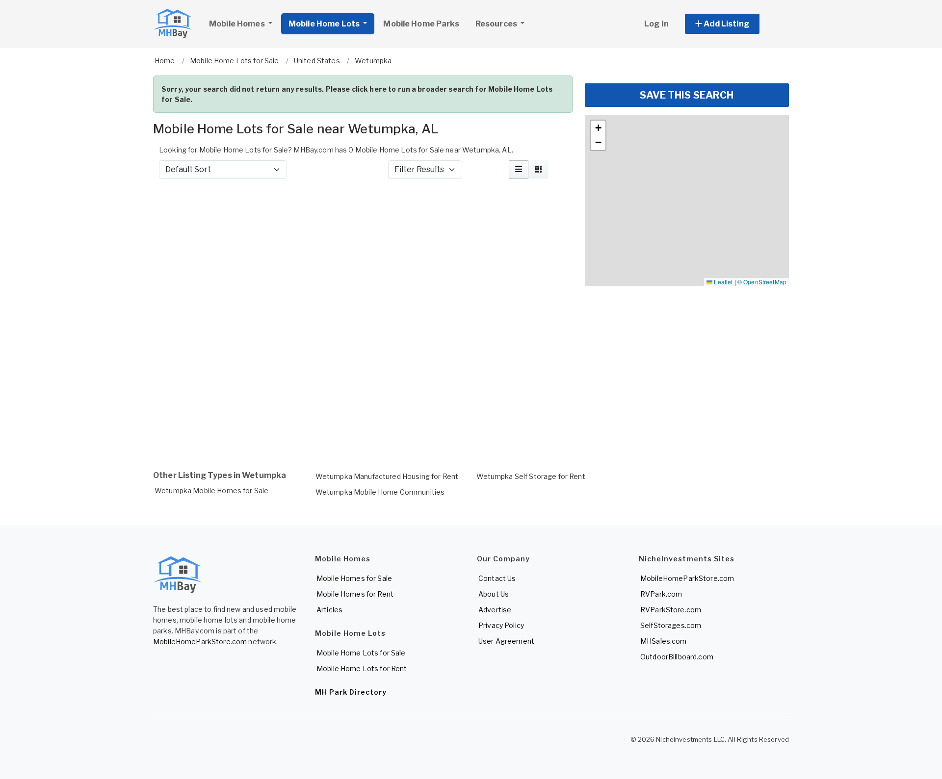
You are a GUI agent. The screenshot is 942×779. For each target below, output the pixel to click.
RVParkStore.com (670, 609)
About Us (493, 594)
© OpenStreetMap (761, 281)
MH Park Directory (351, 692)
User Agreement (506, 641)
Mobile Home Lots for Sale (361, 653)
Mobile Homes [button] (237, 23)
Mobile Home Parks (421, 23)
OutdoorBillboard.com (676, 657)
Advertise (494, 609)
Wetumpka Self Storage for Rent (530, 476)
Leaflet (722, 281)
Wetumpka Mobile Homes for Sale (211, 490)
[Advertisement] (363, 213)
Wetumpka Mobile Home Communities (380, 492)
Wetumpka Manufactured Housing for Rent (386, 476)
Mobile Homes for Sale (354, 578)
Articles (329, 609)
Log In (656, 23)
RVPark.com (661, 594)
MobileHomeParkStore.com (200, 641)
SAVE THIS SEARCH (686, 95)
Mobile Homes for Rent (354, 594)
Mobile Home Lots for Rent (361, 668)
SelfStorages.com (670, 625)
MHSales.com (663, 641)
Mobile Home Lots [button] (324, 23)
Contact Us (497, 578)
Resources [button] (497, 23)
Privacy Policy (501, 625)
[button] (733, 23)
